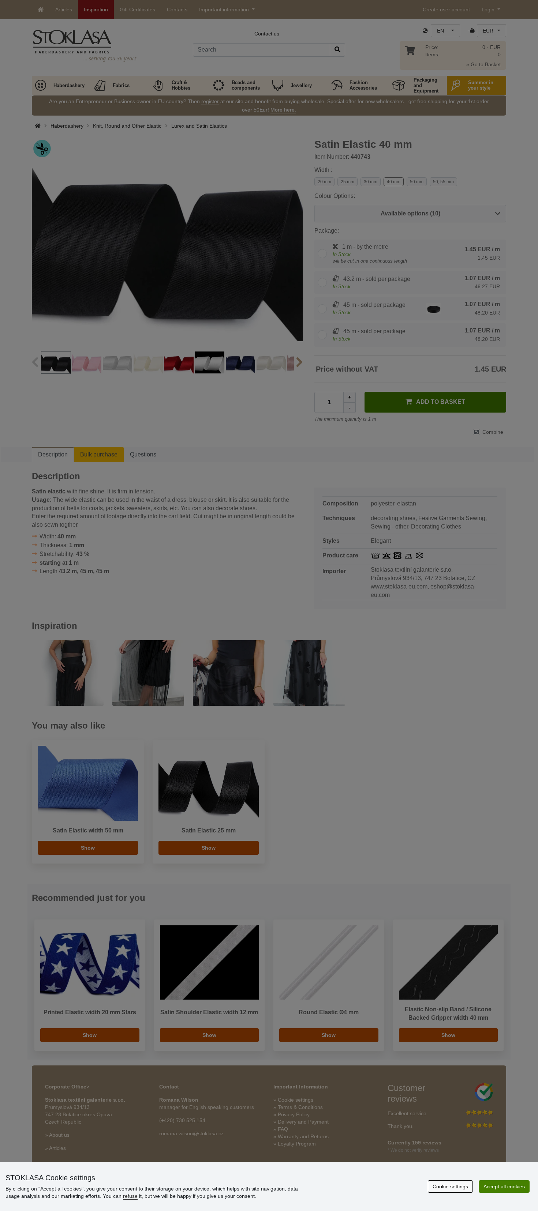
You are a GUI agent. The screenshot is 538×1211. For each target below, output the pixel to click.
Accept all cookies (504, 1186)
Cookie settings (450, 1186)
